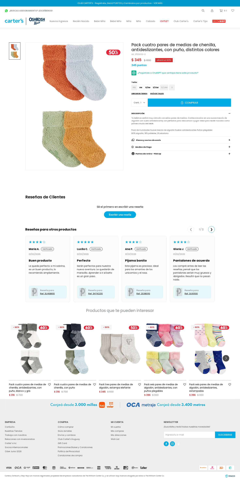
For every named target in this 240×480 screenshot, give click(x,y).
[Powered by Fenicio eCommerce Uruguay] (230, 475)
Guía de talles (157, 93)
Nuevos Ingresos (59, 21)
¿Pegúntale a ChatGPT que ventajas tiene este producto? (168, 72)
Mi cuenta (116, 427)
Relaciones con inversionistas (20, 439)
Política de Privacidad (69, 451)
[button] (203, 11)
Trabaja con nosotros (16, 435)
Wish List (115, 439)
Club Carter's (181, 21)
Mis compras (117, 431)
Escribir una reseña (120, 214)
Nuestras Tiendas (13, 431)
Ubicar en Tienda (139, 93)
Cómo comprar (65, 427)
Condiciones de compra (70, 455)
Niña (128, 21)
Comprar (191, 103)
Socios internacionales (16, 447)
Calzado (150, 21)
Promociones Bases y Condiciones (75, 447)
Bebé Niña (99, 21)
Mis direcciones (118, 435)
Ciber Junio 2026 (13, 451)
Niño (138, 21)
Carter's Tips (200, 21)
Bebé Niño (115, 21)
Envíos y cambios (67, 435)
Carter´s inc (10, 443)
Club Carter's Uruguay (69, 439)
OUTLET (164, 21)
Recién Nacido (81, 21)
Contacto (10, 427)
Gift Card (62, 443)
